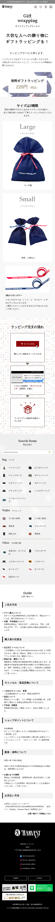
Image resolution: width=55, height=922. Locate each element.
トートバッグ (14, 468)
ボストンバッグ (41, 475)
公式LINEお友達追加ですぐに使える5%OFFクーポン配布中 (27, 2)
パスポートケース (16, 561)
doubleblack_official (29, 868)
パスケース (39, 561)
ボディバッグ (40, 483)
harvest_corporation (29, 860)
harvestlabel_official (29, 864)
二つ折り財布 (40, 518)
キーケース (39, 569)
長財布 (11, 526)
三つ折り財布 (14, 518)
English (15, 878)
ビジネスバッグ (41, 468)
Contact (39, 878)
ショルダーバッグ (42, 491)
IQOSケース (14, 577)
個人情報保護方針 (36, 904)
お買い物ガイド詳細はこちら (39, 814)
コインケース (40, 526)
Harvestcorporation (29, 856)
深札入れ (12, 534)
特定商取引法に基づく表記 (21, 904)
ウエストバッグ (15, 483)
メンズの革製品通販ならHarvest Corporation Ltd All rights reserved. (27, 908)
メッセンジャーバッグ (17, 499)
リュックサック (15, 475)
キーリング (13, 569)
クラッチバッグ (15, 491)
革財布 (37, 534)
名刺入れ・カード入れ (17, 552)
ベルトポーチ (40, 551)
